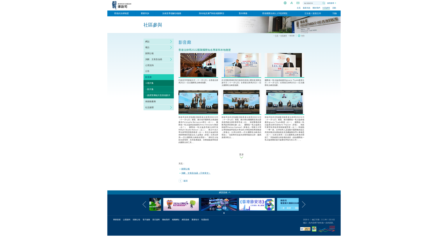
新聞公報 (149, 53)
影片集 (150, 89)
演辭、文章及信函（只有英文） (196, 173)
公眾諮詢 (149, 65)
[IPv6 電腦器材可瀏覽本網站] (314, 229)
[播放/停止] (224, 213)
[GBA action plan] (281, 209)
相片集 (150, 83)
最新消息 (306, 8)
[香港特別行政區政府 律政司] (121, 5)
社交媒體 (149, 107)
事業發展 (117, 219)
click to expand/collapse (170, 41)
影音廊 (148, 77)
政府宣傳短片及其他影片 (158, 95)
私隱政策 (205, 219)
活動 (334, 8)
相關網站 (175, 219)
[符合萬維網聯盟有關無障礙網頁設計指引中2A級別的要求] (305, 229)
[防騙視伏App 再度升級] (205, 209)
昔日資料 (156, 219)
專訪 (147, 47)
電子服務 (146, 219)
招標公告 (136, 219)
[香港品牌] (326, 229)
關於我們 (316, 8)
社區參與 (326, 8)
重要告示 (195, 219)
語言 (285, 3)
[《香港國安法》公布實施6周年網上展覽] (243, 209)
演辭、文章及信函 (153, 59)
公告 (147, 71)
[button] (146, 204)
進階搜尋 (330, 3)
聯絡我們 (298, 3)
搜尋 (323, 3)
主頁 (299, 8)
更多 (241, 154)
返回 (185, 180)
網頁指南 (185, 219)
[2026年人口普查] (167, 209)
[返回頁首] (337, 187)
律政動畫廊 (150, 101)
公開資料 (126, 219)
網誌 (147, 41)
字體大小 (291, 3)
